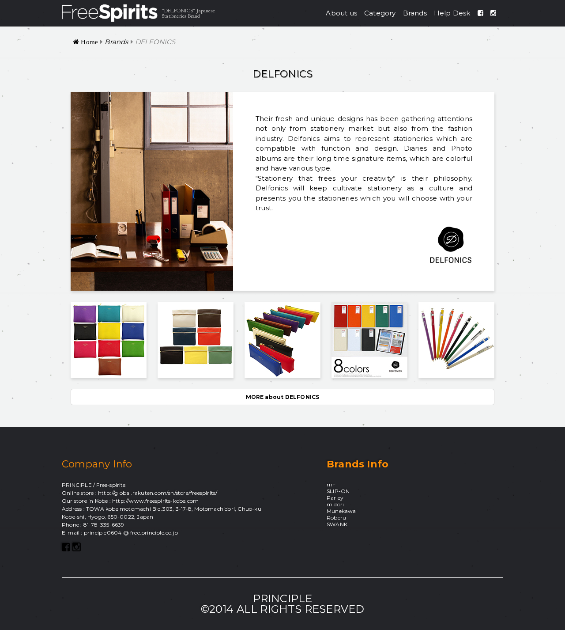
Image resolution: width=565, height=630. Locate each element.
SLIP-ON (338, 491)
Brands (415, 13)
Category (380, 13)
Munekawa (341, 511)
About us (341, 13)
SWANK (337, 524)
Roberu (336, 517)
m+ (331, 484)
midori (335, 504)
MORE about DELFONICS (283, 397)
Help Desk (452, 13)
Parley (335, 497)
